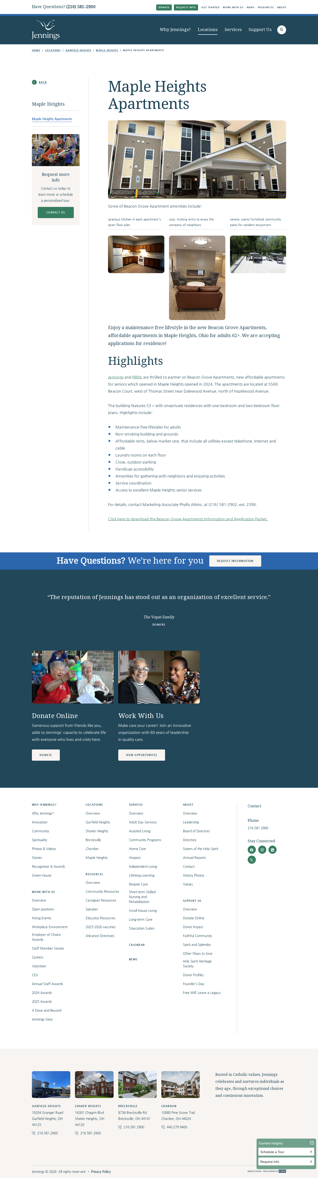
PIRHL (137, 377)
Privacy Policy (101, 1171)
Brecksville (93, 840)
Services (233, 30)
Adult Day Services (143, 822)
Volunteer (39, 966)
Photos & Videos (44, 848)
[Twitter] (252, 860)
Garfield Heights (78, 50)
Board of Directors (196, 831)
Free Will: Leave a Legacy (202, 992)
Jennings (115, 377)
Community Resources (102, 891)
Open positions (43, 909)
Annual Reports (194, 857)
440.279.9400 (177, 1127)
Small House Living (143, 910)
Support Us (260, 30)
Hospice (135, 857)
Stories (37, 857)
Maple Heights (107, 50)
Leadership (191, 822)
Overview (39, 900)
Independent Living (143, 866)
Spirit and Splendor (197, 944)
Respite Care (138, 884)
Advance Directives (100, 936)
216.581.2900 (258, 828)
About (281, 7)
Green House (41, 875)
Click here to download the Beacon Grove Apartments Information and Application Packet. (188, 519)
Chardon (92, 848)
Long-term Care (140, 919)
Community (40, 831)
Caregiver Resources (101, 900)
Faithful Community (197, 936)
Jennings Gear (42, 1019)
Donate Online (193, 918)
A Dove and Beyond (46, 1010)
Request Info (186, 7)
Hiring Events (41, 918)
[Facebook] (252, 850)
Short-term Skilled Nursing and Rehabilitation (142, 896)
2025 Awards (42, 1001)
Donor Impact (193, 927)
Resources (266, 7)
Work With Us (233, 7)
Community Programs (145, 840)
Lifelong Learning (141, 875)
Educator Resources (100, 918)
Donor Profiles (193, 975)
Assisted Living (139, 831)
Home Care (137, 848)
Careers (37, 957)
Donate (164, 7)
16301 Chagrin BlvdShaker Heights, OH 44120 (89, 1118)
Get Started (210, 7)
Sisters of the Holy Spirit (200, 848)
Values (188, 884)
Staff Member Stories (48, 948)
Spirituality (39, 840)
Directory (189, 840)
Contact (189, 866)
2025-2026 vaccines (100, 927)
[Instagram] (262, 850)
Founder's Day (193, 984)
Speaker (92, 909)
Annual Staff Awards (47, 984)
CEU (35, 975)
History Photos (193, 875)
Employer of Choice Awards (46, 937)
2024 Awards (42, 992)
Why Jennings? (175, 30)
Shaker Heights (97, 831)
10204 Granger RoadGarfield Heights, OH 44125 (47, 1118)
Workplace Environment (50, 927)
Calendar (137, 944)
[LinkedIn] (272, 850)
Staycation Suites (141, 928)
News (250, 7)
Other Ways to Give (198, 953)
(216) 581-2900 (80, 7)
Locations (207, 30)
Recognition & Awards (48, 866)
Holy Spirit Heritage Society (197, 963)
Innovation (39, 822)
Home (36, 50)
